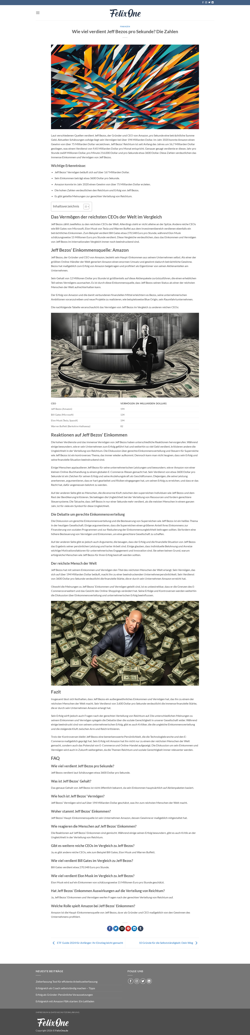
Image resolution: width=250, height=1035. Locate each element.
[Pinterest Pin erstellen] (128, 929)
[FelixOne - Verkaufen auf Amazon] (125, 12)
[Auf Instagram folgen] (206, 2)
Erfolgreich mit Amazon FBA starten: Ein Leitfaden (65, 1001)
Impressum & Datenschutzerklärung (58, 1012)
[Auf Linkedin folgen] (213, 2)
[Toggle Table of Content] (84, 206)
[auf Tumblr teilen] (140, 929)
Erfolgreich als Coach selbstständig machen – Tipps (65, 988)
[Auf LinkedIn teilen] (134, 929)
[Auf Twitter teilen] (116, 929)
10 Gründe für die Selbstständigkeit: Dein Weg (166, 942)
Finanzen (125, 26)
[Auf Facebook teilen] (110, 929)
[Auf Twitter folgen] (209, 2)
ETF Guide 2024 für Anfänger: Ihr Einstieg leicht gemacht (89, 942)
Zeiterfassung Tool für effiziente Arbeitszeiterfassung (66, 981)
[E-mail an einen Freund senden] (122, 929)
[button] (38, 13)
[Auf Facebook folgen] (203, 2)
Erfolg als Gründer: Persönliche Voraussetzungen (64, 994)
